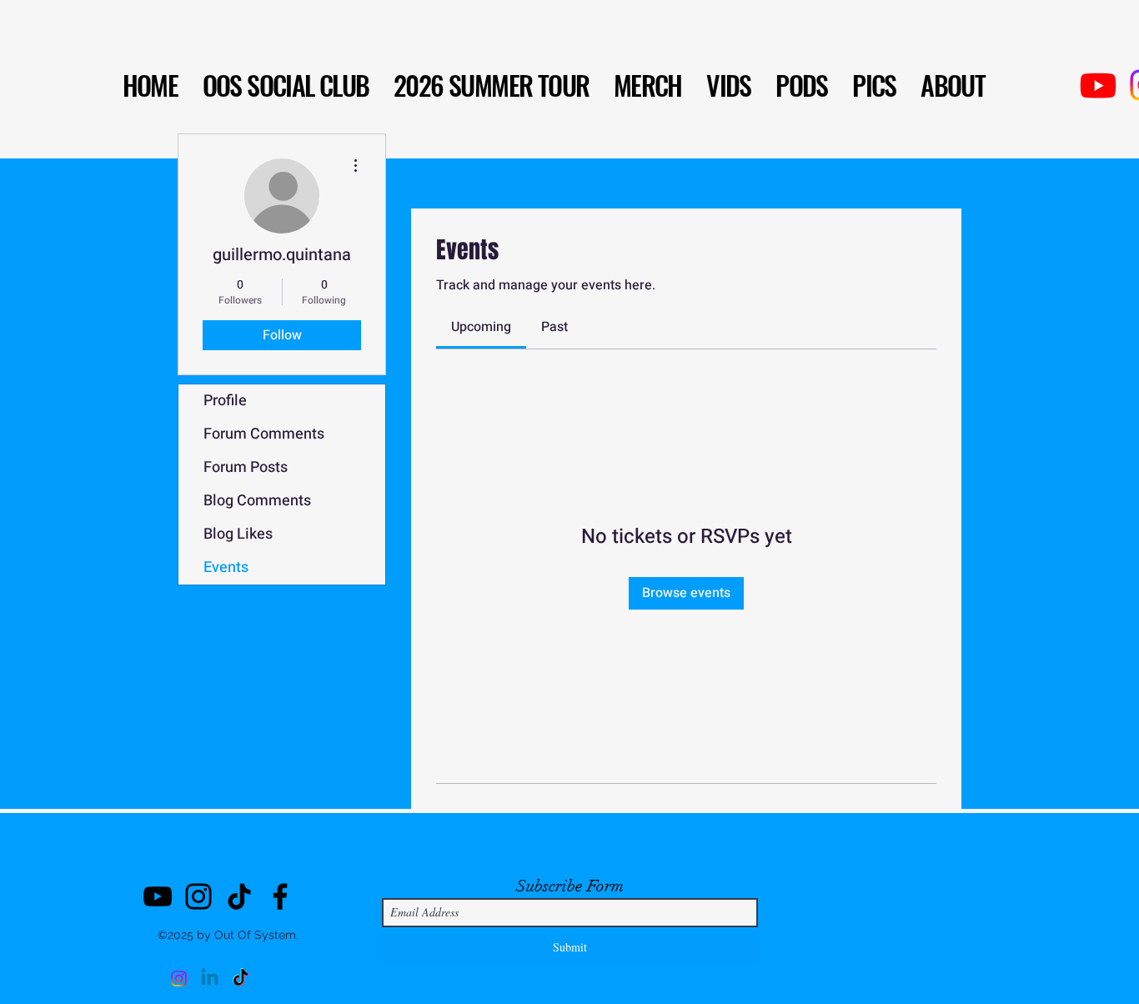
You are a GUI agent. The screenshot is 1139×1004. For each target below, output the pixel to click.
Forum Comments (263, 434)
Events (225, 567)
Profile (225, 400)
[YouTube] (157, 896)
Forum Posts (245, 467)
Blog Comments (257, 500)
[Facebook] (280, 896)
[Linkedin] (209, 978)
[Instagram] (198, 896)
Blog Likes (238, 534)
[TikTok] (239, 896)
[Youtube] (1098, 85)
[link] (481, 327)
